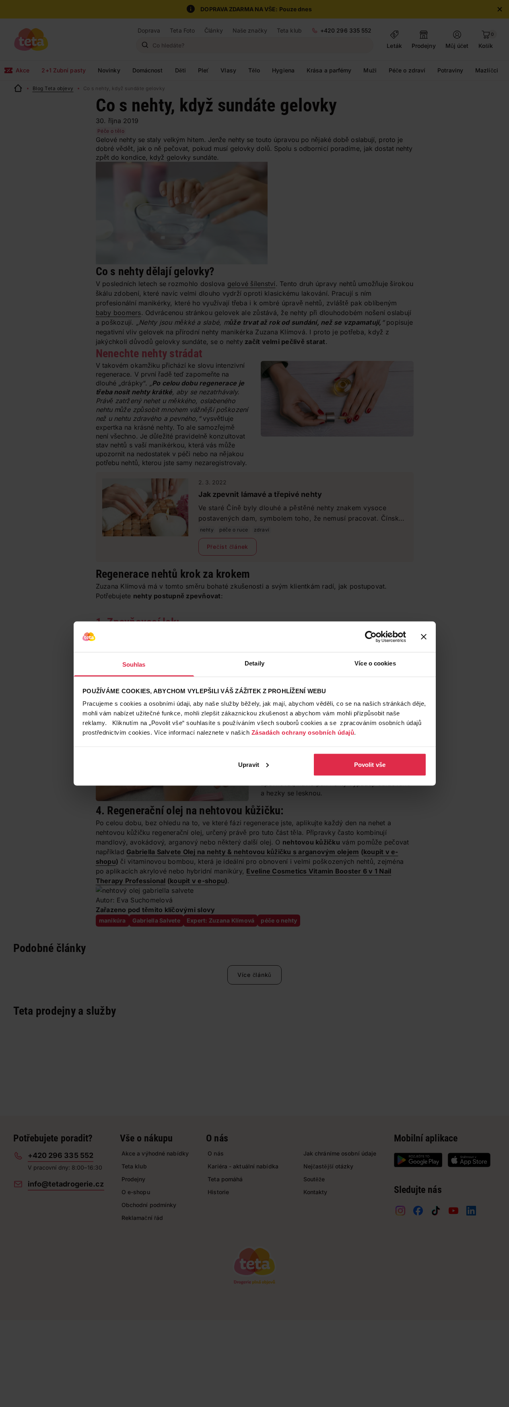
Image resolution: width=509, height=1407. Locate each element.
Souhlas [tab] (134, 664)
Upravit (248, 764)
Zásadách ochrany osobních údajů (302, 732)
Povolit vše (369, 764)
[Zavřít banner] (424, 637)
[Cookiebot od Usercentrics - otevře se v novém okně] (371, 637)
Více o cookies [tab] (375, 663)
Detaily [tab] (254, 663)
